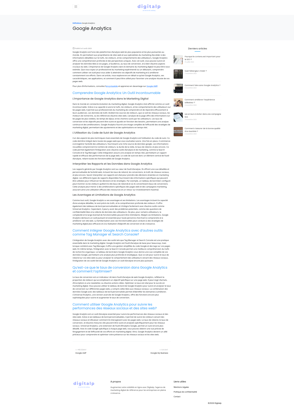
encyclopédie (112, 86)
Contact (177, 396)
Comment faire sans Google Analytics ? (202, 85)
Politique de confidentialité (185, 392)
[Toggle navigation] (76, 6)
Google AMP (152, 86)
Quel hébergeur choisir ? (196, 71)
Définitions (77, 23)
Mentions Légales (181, 387)
